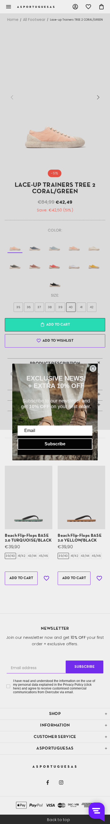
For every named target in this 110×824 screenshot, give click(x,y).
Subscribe (55, 444)
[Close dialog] (93, 368)
